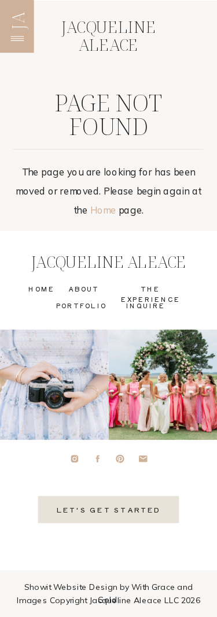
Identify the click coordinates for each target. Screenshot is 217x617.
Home (103, 210)
